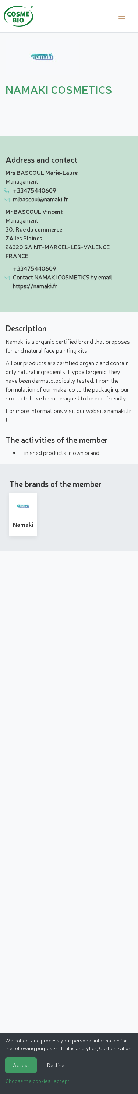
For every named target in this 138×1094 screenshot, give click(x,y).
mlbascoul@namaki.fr (40, 199)
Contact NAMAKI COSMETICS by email (62, 277)
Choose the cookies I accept (37, 1080)
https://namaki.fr (35, 286)
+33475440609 (34, 190)
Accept (21, 1065)
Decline (55, 1065)
